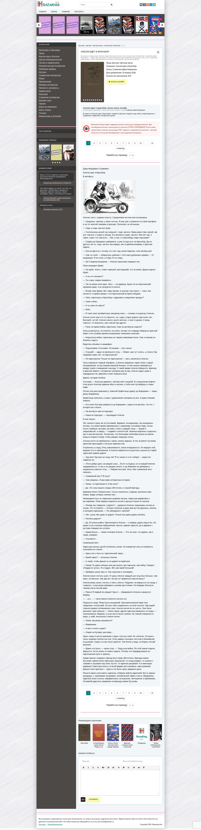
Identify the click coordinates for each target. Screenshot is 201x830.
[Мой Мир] (150, 4)
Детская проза (126, 63)
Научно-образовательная (50, 59)
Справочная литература (50, 75)
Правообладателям (54, 824)
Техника (42, 113)
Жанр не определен (48, 107)
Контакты (79, 12)
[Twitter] (154, 4)
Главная (42, 12)
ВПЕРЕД (120, 148)
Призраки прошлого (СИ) (53, 209)
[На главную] (48, 4)
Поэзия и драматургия (49, 63)
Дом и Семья (45, 110)
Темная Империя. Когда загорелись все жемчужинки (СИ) (57, 199)
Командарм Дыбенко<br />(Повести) (57, 183)
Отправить (93, 799)
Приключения (45, 81)
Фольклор (43, 94)
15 (152, 143)
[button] (83, 767)
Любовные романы (47, 69)
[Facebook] (144, 4)
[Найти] (111, 4)
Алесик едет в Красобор (112, 45)
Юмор (41, 78)
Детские (115, 63)
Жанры (54, 12)
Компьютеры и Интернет (50, 116)
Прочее (42, 103)
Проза (41, 53)
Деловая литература (48, 85)
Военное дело (45, 100)
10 (141, 143)
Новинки (66, 12)
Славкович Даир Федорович (124, 69)
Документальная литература (52, 66)
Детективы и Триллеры (49, 50)
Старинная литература (49, 97)
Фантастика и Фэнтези (49, 56)
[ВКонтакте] (141, 4)
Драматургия (45, 91)
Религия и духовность (49, 88)
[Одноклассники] (147, 4)
